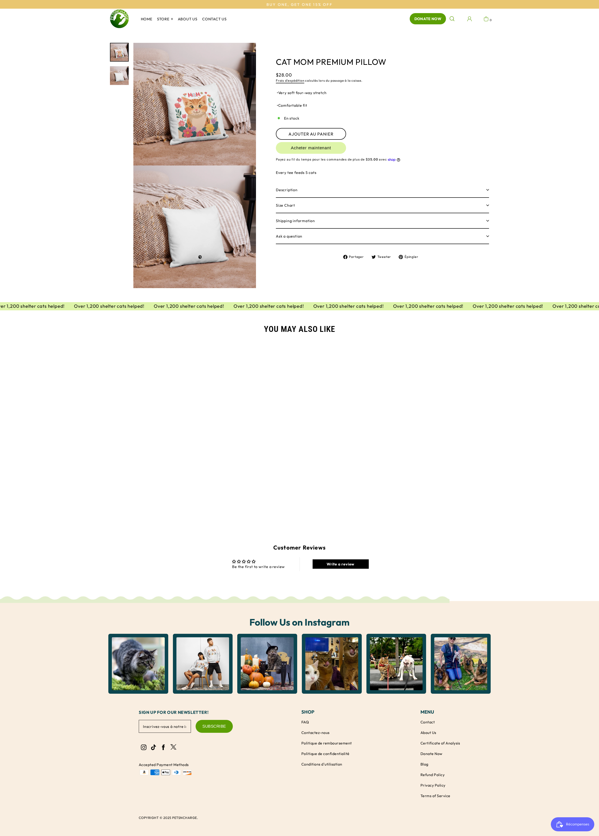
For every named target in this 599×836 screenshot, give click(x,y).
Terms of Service (435, 795)
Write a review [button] (340, 564)
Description (287, 189)
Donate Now (427, 18)
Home (146, 19)
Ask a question (289, 236)
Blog (424, 764)
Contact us (214, 19)
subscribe (214, 726)
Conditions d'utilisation (321, 764)
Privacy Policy (433, 785)
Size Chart (285, 205)
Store (163, 19)
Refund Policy (432, 774)
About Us (428, 732)
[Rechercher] (452, 18)
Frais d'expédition (290, 80)
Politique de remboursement (326, 743)
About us (187, 19)
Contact (427, 722)
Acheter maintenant (311, 148)
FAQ (305, 722)
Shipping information (295, 220)
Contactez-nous (315, 732)
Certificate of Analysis (440, 743)
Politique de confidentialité (325, 753)
